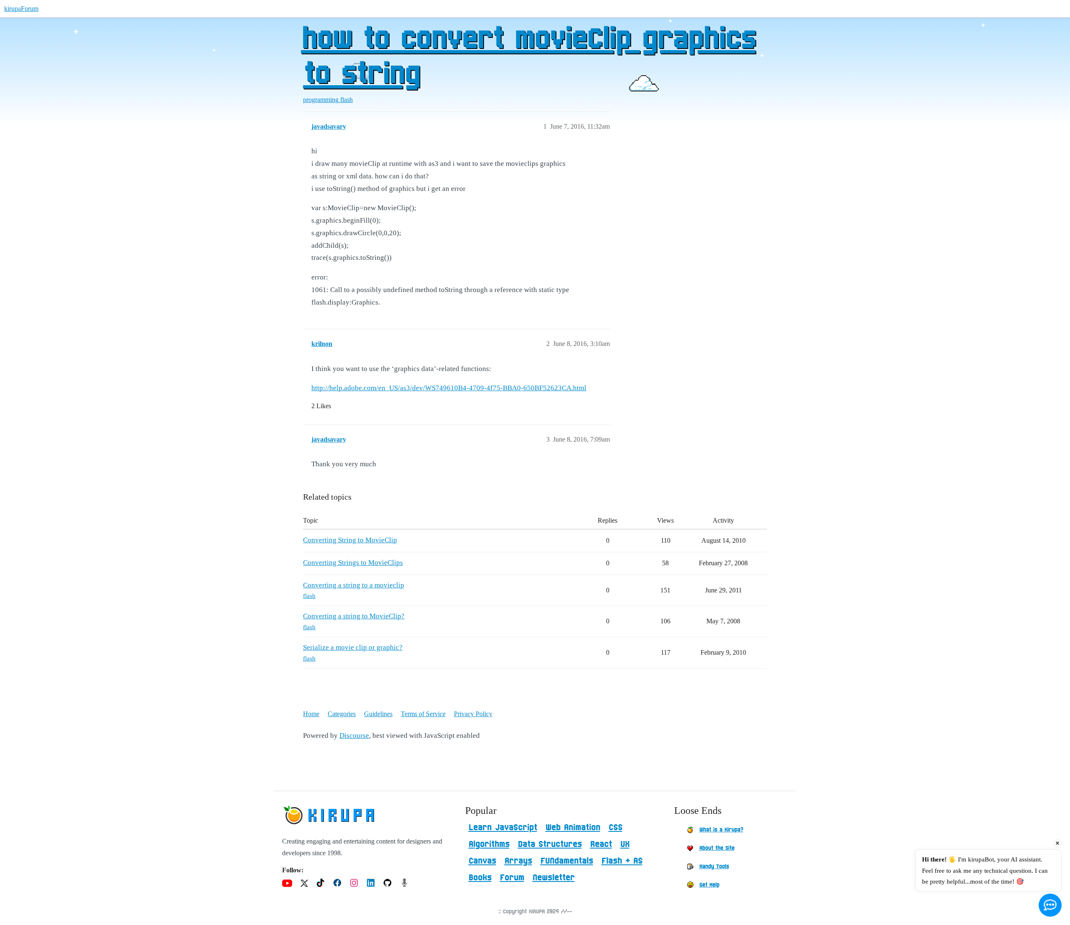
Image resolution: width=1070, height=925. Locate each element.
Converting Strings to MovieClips (353, 563)
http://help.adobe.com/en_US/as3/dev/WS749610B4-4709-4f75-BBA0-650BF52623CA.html (448, 388)
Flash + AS (621, 861)
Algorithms (489, 844)
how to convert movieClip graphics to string (528, 57)
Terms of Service (423, 713)
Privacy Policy (473, 713)
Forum (512, 878)
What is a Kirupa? (721, 829)
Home (311, 713)
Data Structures (550, 844)
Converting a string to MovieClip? (354, 616)
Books (480, 878)
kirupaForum (21, 8)
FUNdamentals (566, 861)
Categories (342, 713)
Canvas (482, 861)
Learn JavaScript (503, 828)
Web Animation (572, 828)
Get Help (709, 885)
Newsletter (553, 878)
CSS (615, 828)
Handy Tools (714, 866)
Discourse (354, 735)
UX (624, 844)
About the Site (716, 848)
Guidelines (378, 713)
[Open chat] (1050, 905)
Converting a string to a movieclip (353, 585)
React (601, 844)
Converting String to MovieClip (350, 540)
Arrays (518, 861)
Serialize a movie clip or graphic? (353, 647)
